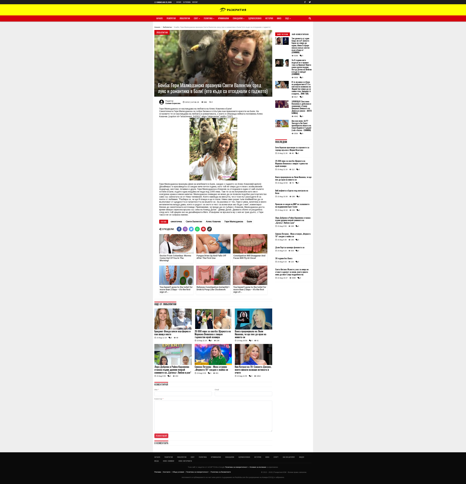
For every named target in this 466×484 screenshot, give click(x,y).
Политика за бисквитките (221, 472)
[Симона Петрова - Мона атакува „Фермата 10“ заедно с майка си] (213, 364)
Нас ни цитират (289, 457)
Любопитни (185, 18)
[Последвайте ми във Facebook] (305, 2)
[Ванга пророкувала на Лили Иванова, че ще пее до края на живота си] (253, 329)
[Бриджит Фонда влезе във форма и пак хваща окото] (173, 329)
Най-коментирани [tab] (300, 34)
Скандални (238, 18)
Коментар (158, 399)
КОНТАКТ (195, 2)
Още (287, 18)
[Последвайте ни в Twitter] (310, 2)
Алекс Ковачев (213, 221)
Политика (208, 18)
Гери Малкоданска (234, 221)
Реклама (157, 472)
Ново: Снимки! (168, 461)
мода (156, 461)
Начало (178, 2)
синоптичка (176, 221)
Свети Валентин (194, 221)
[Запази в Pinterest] (203, 229)
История (269, 18)
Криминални (223, 18)
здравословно (255, 18)
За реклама (187, 2)
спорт (276, 457)
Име (156, 389)
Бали (249, 221)
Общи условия (178, 472)
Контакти (166, 472)
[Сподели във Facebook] (179, 229)
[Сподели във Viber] (185, 229)
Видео (301, 457)
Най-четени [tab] (282, 34)
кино (279, 18)
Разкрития (171, 18)
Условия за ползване (258, 467)
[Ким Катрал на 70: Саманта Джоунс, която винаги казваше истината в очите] (253, 364)
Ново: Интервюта (185, 461)
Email (217, 389)
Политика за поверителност (236, 467)
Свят (196, 18)
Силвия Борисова (172, 103)
